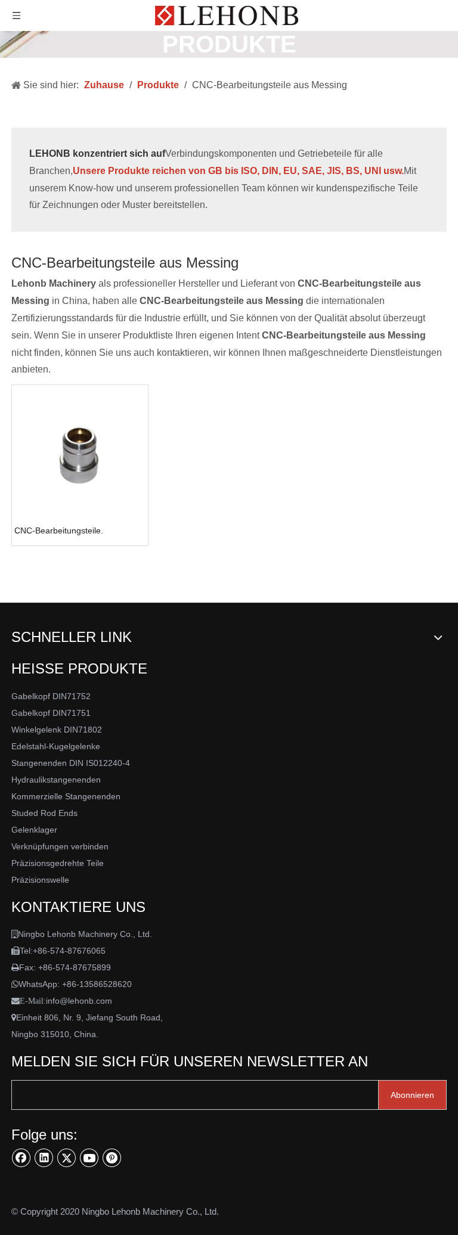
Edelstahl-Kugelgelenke (55, 746)
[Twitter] (66, 1157)
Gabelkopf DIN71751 (51, 713)
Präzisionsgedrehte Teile (57, 863)
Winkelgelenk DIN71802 (56, 729)
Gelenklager (34, 829)
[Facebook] (21, 1157)
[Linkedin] (44, 1157)
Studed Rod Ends (44, 813)
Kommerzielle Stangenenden (65, 796)
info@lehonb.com (79, 1001)
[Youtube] (89, 1157)
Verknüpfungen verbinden (60, 846)
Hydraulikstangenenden (56, 779)
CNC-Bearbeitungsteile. (58, 530)
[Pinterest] (112, 1157)
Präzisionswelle (40, 880)
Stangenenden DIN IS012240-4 (70, 763)
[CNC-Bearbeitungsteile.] (80, 452)
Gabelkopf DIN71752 (51, 696)
